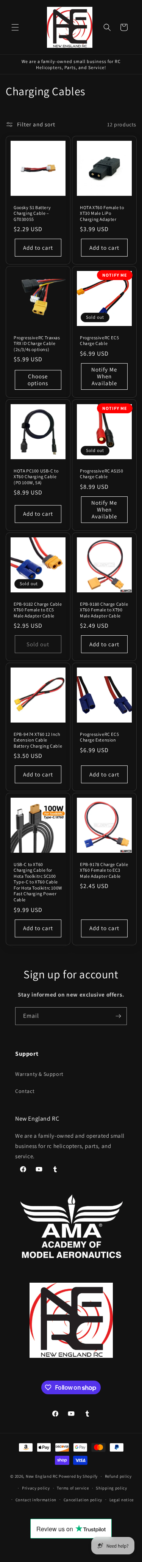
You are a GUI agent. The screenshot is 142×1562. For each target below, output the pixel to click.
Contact (24, 1091)
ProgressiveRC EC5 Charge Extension (99, 737)
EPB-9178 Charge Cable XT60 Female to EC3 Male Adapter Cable (104, 870)
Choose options (38, 380)
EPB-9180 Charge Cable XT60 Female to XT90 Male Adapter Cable (104, 609)
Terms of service (73, 1488)
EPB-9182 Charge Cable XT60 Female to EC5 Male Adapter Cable (38, 609)
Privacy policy (36, 1488)
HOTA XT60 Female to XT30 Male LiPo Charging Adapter (102, 213)
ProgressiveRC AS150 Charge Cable (101, 474)
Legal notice (121, 1499)
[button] (15, 27)
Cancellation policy (83, 1499)
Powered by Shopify (78, 1476)
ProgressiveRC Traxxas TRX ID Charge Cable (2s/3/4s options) (37, 343)
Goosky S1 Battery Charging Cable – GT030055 (32, 213)
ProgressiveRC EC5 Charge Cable (99, 340)
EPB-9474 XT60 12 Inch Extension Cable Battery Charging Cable (38, 740)
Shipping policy (111, 1488)
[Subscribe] (118, 1016)
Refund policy (118, 1476)
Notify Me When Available (104, 376)
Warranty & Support (39, 1074)
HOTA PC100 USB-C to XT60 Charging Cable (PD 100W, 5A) (36, 476)
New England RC (42, 1476)
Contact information (36, 1499)
